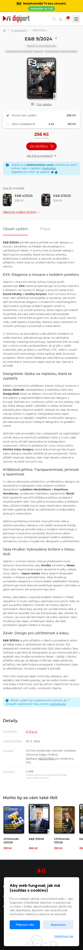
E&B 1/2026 (36, 839)
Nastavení (58, 925)
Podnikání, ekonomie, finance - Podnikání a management (41, 51)
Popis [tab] (45, 229)
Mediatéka (49, 168)
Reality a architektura (41, 46)
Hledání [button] (54, 19)
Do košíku (39, 146)
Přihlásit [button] (60, 19)
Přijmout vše (25, 925)
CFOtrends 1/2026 (61, 840)
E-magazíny (19, 30)
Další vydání (13, 188)
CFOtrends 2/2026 (11, 840)
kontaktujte (58, 704)
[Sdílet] (55, 38)
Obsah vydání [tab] (15, 229)
